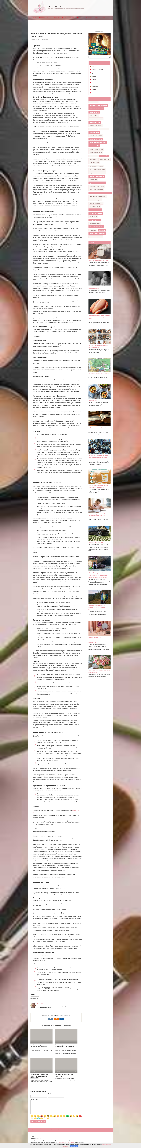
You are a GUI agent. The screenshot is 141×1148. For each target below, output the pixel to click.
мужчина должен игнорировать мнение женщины (65, 876)
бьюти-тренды (94, 115)
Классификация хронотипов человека (64, 1075)
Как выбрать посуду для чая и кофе (98, 260)
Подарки (71, 17)
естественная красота (96, 125)
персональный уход (95, 200)
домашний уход (95, 122)
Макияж (64, 17)
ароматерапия (94, 112)
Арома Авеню (55, 6)
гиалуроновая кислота (96, 119)
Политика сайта (55, 1130)
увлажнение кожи (95, 223)
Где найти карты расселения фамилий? (99, 373)
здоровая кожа (104, 129)
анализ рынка (93, 102)
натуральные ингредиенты (97, 169)
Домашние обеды (93, 400)
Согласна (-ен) (73, 1146)
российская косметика (96, 203)
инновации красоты (96, 139)
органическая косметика (97, 183)
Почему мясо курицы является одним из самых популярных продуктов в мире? (99, 317)
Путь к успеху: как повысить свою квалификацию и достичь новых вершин (98, 457)
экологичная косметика (97, 233)
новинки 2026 (93, 179)
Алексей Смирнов (42, 1004)
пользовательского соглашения (66, 1142)
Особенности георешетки (95, 542)
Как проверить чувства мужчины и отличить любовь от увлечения (66, 1046)
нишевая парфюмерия (97, 176)
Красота (56, 17)
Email (49, 1094)
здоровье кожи (94, 132)
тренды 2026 (93, 216)
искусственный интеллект (98, 142)
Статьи (104, 17)
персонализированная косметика (100, 193)
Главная (34, 17)
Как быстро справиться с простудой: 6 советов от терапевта (39, 1046)
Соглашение (66, 1130)
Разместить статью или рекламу (81, 1130)
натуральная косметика (96, 166)
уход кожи (102, 230)
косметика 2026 (94, 146)
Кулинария (89, 17)
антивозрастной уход (96, 109)
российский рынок (95, 206)
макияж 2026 (93, 159)
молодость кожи (94, 162)
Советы (97, 17)
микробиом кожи (104, 159)
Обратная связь (43, 1130)
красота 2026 (104, 156)
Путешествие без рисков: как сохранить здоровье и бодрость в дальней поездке (97, 607)
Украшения (80, 17)
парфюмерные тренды (96, 189)
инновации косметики (96, 136)
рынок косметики (95, 210)
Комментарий (34, 1099)
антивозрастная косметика (98, 105)
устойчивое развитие (96, 227)
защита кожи (93, 129)
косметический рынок (96, 152)
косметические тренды (96, 149)
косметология (94, 156)
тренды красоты (95, 220)
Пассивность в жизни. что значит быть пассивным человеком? (39, 1076)
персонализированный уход (98, 196)
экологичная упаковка (96, 237)
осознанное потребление (97, 186)
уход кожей (93, 230)
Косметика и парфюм (45, 17)
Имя (31, 1094)
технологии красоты (96, 213)
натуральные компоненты (97, 173)
